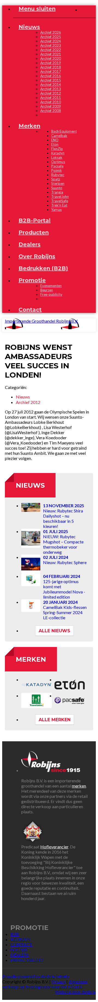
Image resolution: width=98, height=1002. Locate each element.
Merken (31, 659)
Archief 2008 (50, 110)
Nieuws (30, 485)
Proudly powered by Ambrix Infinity (35, 976)
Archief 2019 (50, 63)
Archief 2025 (50, 37)
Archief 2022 (50, 50)
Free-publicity (51, 294)
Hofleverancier (54, 846)
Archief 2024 (50, 41)
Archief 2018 (50, 67)
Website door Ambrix (75, 991)
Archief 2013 (50, 89)
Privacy (58, 981)
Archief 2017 (50, 71)
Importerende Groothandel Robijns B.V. (41, 320)
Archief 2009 (50, 106)
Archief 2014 (50, 84)
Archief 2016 (50, 76)
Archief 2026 (50, 32)
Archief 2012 (50, 93)
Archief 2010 (50, 102)
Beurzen (46, 290)
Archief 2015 (50, 80)
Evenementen (51, 286)
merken (79, 785)
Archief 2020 (50, 58)
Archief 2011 (50, 97)
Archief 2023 (50, 45)
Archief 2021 (50, 54)
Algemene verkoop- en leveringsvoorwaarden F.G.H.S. (44, 984)
